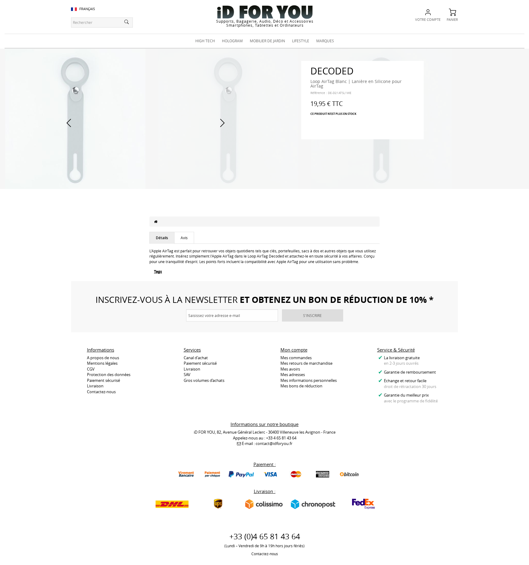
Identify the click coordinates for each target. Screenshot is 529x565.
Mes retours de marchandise (306, 363)
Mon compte (293, 350)
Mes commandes (296, 357)
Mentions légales (102, 363)
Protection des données (108, 374)
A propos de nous (103, 357)
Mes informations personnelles (308, 380)
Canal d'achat (196, 357)
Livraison (95, 386)
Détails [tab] (162, 237)
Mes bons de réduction (301, 386)
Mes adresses (292, 374)
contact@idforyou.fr (274, 443)
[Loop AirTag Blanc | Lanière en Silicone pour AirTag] (75, 118)
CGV (91, 369)
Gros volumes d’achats (204, 380)
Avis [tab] (184, 237)
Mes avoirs (290, 369)
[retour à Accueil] (155, 221)
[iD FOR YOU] (265, 12)
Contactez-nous (101, 391)
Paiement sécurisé (103, 380)
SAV (187, 374)
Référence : (318, 93)
